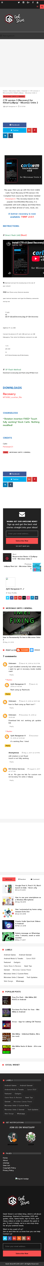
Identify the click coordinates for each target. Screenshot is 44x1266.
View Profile (12, 593)
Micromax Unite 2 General (18, 91)
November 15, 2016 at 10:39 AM (24, 737)
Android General (25, 955)
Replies (9, 680)
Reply (12, 675)
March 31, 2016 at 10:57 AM (30, 701)
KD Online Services (17, 769)
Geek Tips (28, 966)
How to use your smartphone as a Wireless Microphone (28, 898)
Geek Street (9, 1264)
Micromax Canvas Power (22, 970)
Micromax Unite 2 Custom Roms (16, 974)
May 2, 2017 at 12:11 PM (32, 753)
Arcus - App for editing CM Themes (26, 1022)
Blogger (24, 650)
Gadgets (17, 962)
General (7, 970)
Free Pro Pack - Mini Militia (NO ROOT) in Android (24, 998)
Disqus (37, 650)
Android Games (10, 955)
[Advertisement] (22, 61)
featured (7, 962)
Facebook (15, 125)
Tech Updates (32, 977)
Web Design (8, 981)
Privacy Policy (8, 1170)
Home (5, 91)
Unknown (12, 663)
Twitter (15, 130)
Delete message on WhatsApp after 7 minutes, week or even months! (27, 935)
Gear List (6, 1165)
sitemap (6, 1163)
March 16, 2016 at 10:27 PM (30, 663)
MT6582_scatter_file (12, 397)
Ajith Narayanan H (18, 684)
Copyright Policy (9, 1168)
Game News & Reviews (12, 966)
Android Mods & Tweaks (13, 958)
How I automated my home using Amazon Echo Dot (28, 910)
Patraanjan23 (10, 199)
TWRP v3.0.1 (27, 217)
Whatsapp (20, 981)
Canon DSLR (30, 958)
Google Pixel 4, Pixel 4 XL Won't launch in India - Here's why (28, 886)
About (5, 1160)
